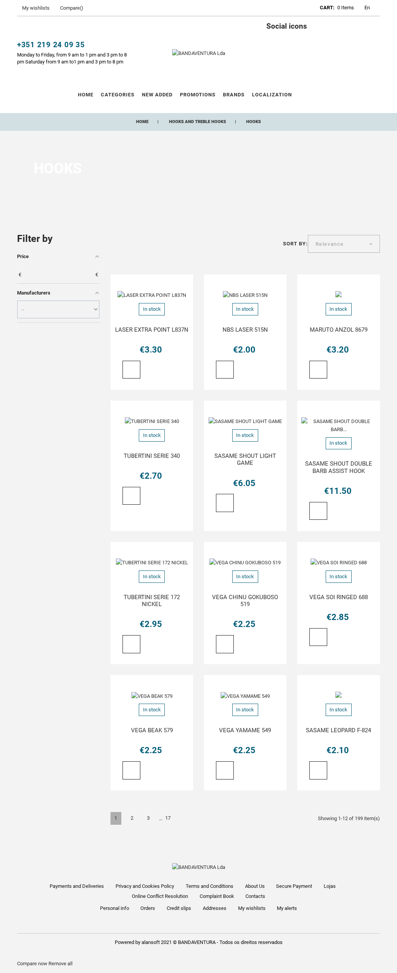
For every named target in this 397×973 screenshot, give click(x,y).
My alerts (287, 908)
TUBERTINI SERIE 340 (152, 455)
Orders (147, 908)
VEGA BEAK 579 (152, 730)
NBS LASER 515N (245, 329)
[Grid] (114, 245)
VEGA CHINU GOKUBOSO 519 (245, 601)
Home (85, 95)
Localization (272, 95)
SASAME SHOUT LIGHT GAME (245, 459)
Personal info (114, 908)
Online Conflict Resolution (160, 896)
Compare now (32, 963)
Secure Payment (294, 886)
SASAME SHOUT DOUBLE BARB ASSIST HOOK (338, 467)
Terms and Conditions (209, 886)
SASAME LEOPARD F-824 (338, 730)
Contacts (255, 896)
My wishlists (252, 908)
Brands (234, 95)
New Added (157, 95)
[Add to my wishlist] (148, 370)
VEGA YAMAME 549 (245, 730)
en (367, 7)
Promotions (198, 95)
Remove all (60, 963)
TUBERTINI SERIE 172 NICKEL (152, 601)
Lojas (330, 886)
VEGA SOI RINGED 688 (338, 597)
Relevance (330, 244)
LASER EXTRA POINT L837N (151, 329)
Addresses (214, 908)
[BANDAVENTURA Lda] (198, 53)
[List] (128, 245)
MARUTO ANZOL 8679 (339, 329)
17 (168, 818)
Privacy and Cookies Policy (145, 886)
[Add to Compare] (162, 370)
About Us (255, 886)
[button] (292, 9)
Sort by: (295, 244)
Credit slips (179, 908)
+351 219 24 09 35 (51, 45)
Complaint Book (217, 896)
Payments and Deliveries (77, 886)
